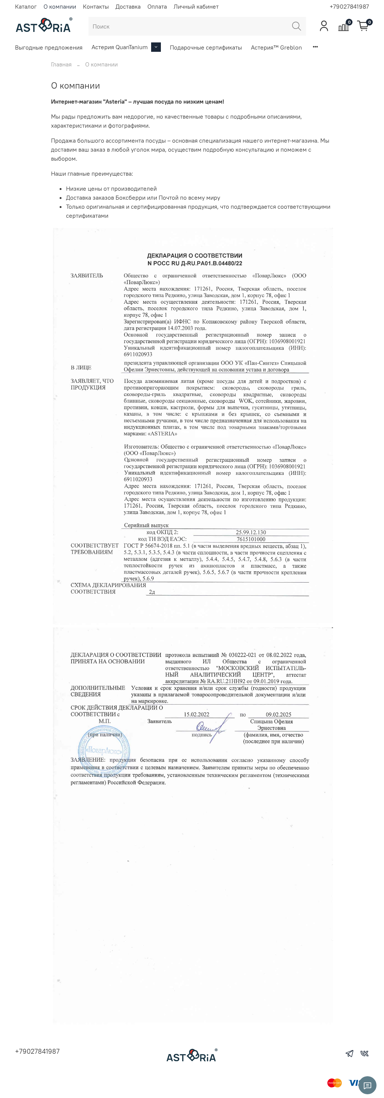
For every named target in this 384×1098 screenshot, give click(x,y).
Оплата (157, 6)
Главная (61, 64)
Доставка (128, 6)
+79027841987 (349, 6)
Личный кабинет (196, 6)
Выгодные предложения (48, 47)
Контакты (96, 6)
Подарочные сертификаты (206, 47)
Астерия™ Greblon (276, 47)
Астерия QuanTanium (120, 47)
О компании (60, 6)
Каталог (26, 6)
